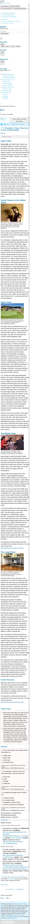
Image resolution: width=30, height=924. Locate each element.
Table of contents (7, 136)
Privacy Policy (16, 914)
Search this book (4, 28)
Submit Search (4, 33)
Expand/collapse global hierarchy (2, 124)
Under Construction (19, 124)
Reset (2, 44)
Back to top (3, 884)
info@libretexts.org (12, 918)
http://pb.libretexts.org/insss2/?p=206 (12, 548)
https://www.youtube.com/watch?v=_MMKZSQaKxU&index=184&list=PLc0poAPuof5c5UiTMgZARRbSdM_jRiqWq (15, 867)
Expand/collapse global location (28, 124)
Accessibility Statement (12, 916)
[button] (5, 96)
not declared (12, 878)
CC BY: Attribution (16, 838)
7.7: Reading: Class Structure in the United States (13, 877)
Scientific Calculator (8, 85)
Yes (4, 898)
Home (8, 124)
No (9, 898)
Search (3, 922)
